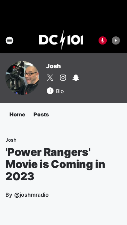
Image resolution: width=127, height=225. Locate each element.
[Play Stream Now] (116, 40)
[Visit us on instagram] (63, 78)
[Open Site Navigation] (9, 40)
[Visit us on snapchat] (76, 78)
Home (17, 114)
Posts (41, 114)
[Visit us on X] (50, 78)
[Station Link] (61, 40)
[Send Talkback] (103, 40)
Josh (53, 65)
